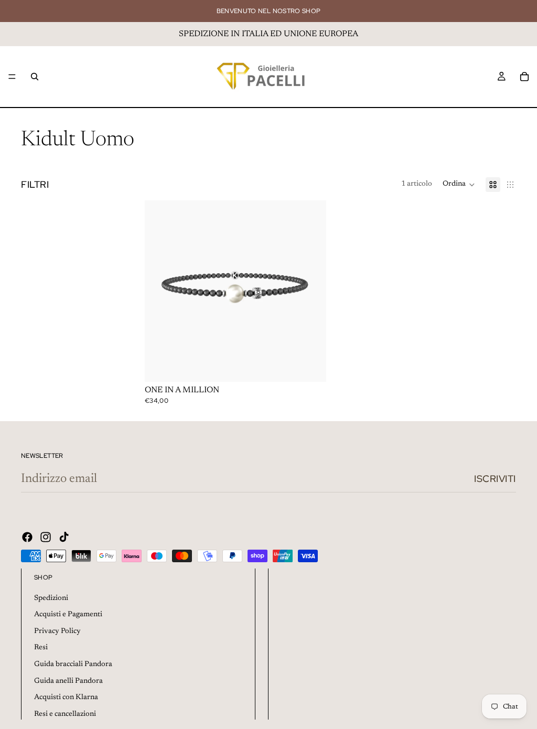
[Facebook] (27, 537)
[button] (459, 184)
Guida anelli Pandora (68, 681)
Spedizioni (51, 598)
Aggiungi (318, 365)
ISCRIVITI (495, 479)
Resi (41, 647)
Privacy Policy (57, 631)
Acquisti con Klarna (66, 697)
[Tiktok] (64, 537)
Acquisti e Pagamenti (68, 614)
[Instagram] (45, 537)
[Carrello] (524, 76)
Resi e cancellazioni (65, 714)
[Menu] (12, 77)
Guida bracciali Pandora (73, 664)
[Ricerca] (34, 76)
